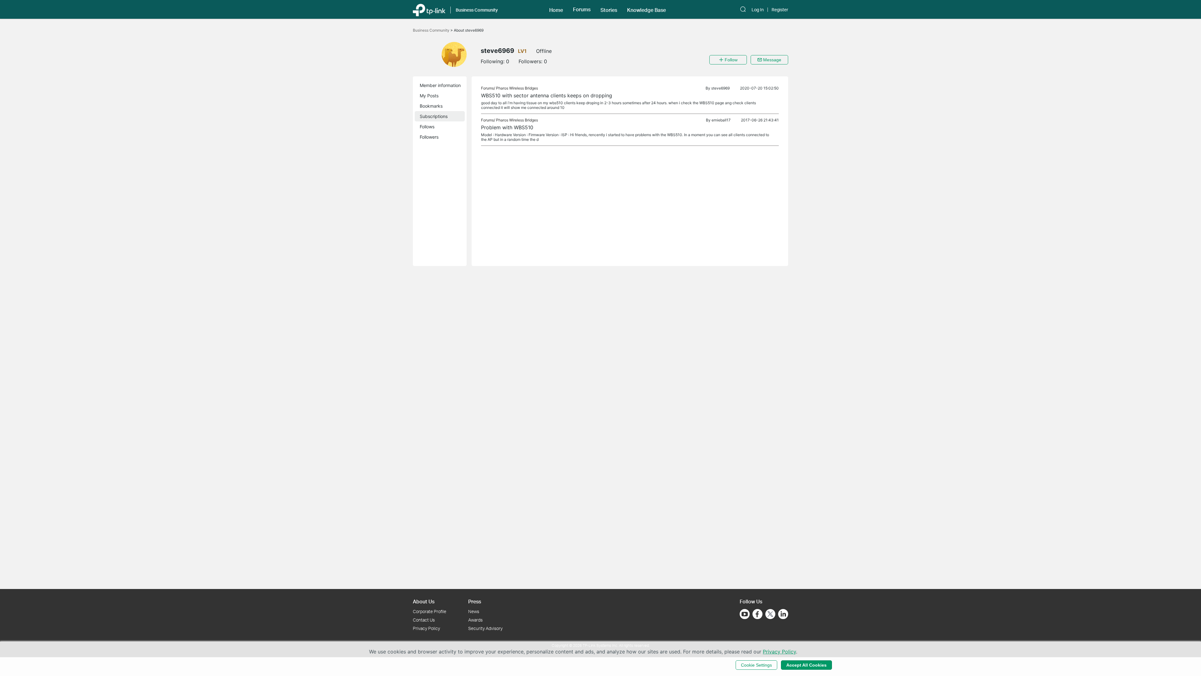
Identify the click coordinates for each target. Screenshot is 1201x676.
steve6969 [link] (720, 88)
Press (474, 601)
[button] (556, 9)
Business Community (431, 30)
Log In (758, 10)
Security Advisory (485, 628)
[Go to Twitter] (770, 614)
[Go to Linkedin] (783, 614)
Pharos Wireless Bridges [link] (517, 88)
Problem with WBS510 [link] (507, 127)
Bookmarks (431, 106)
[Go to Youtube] (745, 614)
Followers (429, 137)
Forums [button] (581, 9)
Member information (440, 85)
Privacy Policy (426, 628)
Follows (427, 126)
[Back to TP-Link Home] (429, 9)
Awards (475, 619)
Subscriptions (434, 116)
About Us (423, 601)
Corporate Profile (429, 611)
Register (780, 10)
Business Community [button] (477, 10)
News (473, 611)
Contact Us (424, 619)
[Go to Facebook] (758, 614)
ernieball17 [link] (721, 120)
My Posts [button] (429, 95)
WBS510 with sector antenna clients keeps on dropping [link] (546, 95)
